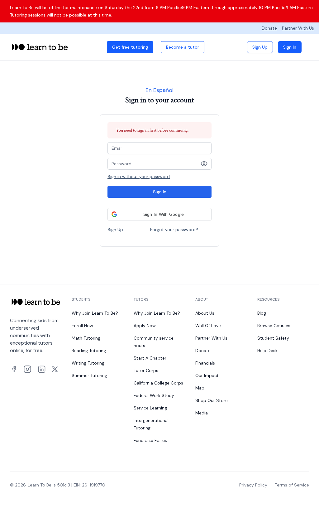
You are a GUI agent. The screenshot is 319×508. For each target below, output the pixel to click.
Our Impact (207, 375)
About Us (204, 313)
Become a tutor (182, 47)
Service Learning (150, 408)
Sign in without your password (138, 176)
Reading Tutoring (89, 350)
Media (201, 413)
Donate (269, 28)
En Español (159, 90)
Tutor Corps (146, 370)
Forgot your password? (174, 229)
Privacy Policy (253, 485)
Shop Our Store (211, 400)
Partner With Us (298, 28)
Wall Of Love (208, 325)
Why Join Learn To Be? (95, 313)
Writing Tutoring (88, 363)
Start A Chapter (150, 358)
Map (199, 388)
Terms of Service (292, 485)
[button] (159, 214)
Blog (261, 313)
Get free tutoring (130, 47)
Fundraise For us (150, 440)
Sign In (289, 47)
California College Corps (158, 383)
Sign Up (260, 47)
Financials (205, 363)
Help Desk (267, 350)
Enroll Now (82, 325)
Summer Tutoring (89, 375)
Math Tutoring (86, 338)
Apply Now (145, 325)
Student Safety (273, 338)
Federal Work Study (154, 395)
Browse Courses (273, 325)
